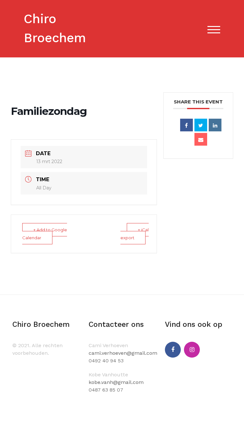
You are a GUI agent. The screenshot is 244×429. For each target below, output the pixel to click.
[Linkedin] (215, 125)
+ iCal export (134, 233)
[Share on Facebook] (186, 125)
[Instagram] (192, 350)
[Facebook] (173, 350)
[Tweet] (200, 125)
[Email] (200, 139)
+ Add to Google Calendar (44, 233)
